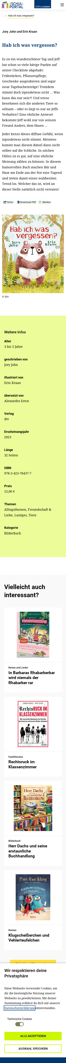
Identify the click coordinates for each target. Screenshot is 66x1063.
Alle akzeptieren (33, 1036)
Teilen (9, 202)
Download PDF (28, 202)
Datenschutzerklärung (19, 1008)
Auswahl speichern (33, 1048)
